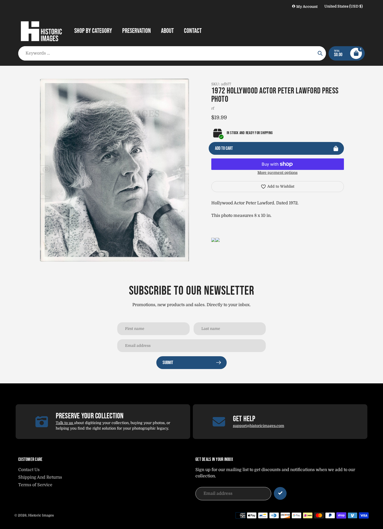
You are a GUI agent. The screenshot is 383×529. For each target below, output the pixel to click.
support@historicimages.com (258, 426)
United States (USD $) (343, 6)
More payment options (277, 172)
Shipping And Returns (40, 477)
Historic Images (41, 515)
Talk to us (65, 423)
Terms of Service (35, 485)
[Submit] (280, 493)
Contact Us (29, 469)
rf (212, 108)
